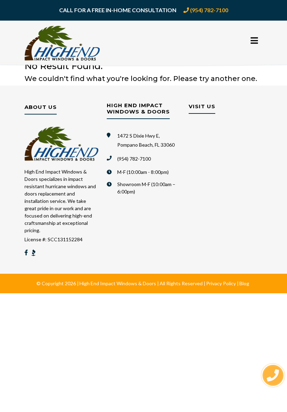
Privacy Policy (221, 283)
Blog (244, 283)
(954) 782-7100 (208, 10)
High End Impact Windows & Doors (117, 283)
